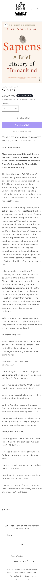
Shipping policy (30, 576)
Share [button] (7, 510)
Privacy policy (32, 572)
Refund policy (20, 572)
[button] (5, 9)
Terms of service (16, 576)
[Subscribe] (36, 535)
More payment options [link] (22, 131)
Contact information (23, 580)
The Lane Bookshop (20, 569)
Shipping (16, 99)
